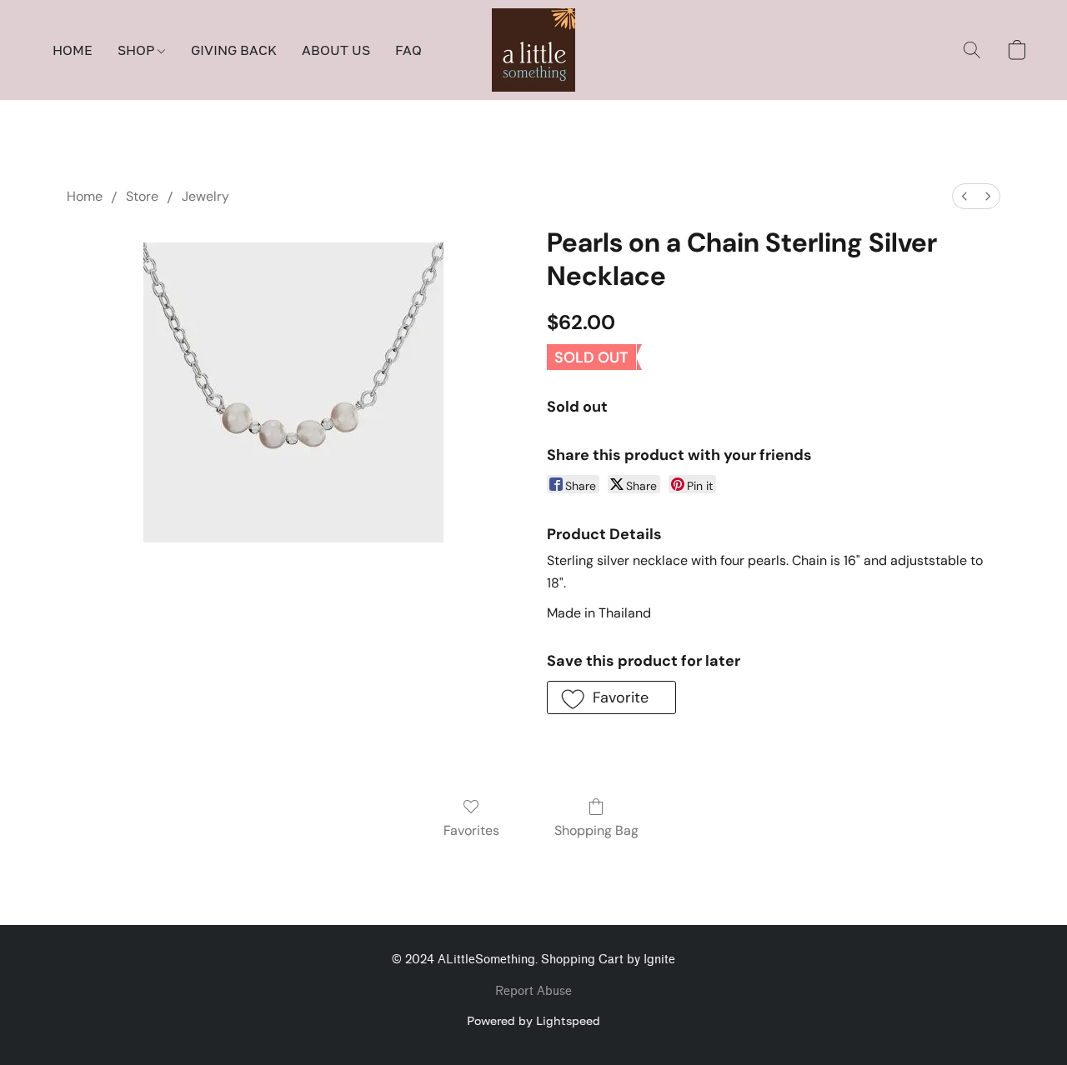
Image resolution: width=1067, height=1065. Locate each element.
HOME (73, 50)
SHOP (138, 50)
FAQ (408, 50)
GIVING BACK (234, 50)
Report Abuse (533, 991)
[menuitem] (964, 196)
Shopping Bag (596, 830)
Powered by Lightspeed (533, 1020)
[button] (533, 50)
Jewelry (205, 196)
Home (85, 196)
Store (142, 196)
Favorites (471, 830)
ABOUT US (336, 50)
